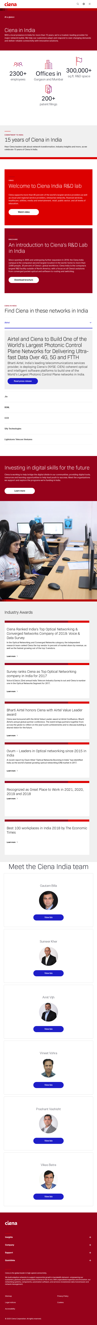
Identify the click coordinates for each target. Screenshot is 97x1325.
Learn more (19, 490)
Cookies (60, 1302)
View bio (48, 917)
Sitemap (8, 1296)
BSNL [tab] (7, 407)
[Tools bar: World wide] (84, 4)
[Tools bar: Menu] (89, 4)
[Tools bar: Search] (78, 4)
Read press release (23, 381)
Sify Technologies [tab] (13, 429)
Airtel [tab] (7, 323)
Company (9, 1245)
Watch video (24, 212)
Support (9, 1253)
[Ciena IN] (11, 1221)
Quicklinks (10, 1260)
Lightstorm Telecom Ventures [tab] (18, 439)
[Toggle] (90, 1237)
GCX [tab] (7, 418)
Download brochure (23, 280)
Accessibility (10, 1309)
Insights (9, 1237)
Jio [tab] (6, 397)
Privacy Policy (62, 1296)
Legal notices (10, 1302)
